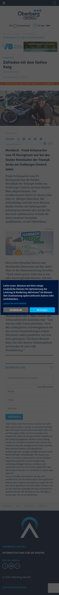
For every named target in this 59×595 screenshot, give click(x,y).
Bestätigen (42, 310)
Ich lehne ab (16, 310)
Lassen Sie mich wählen (14, 303)
